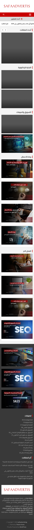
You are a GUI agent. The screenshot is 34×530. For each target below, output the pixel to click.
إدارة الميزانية (29, 422)
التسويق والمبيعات (23, 112)
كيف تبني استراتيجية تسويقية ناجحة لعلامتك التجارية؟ (17, 461)
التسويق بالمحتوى (27, 430)
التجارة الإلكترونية (24, 67)
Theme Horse (20, 524)
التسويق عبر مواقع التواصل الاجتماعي (22, 432)
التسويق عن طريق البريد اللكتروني (23, 435)
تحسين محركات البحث (26, 445)
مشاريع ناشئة (29, 450)
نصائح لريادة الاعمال (27, 453)
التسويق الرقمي (28, 427)
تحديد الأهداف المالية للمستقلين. (23, 443)
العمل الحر (27, 251)
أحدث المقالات (25, 30)
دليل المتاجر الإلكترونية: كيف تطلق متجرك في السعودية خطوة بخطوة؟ (20, 477)
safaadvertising (22, 522)
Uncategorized (28, 420)
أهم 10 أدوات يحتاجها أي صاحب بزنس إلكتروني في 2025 (18, 472)
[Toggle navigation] (30, 14)
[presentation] (2, 30)
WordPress (23, 527)
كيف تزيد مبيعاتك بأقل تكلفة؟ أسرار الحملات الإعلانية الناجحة (17, 466)
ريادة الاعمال (26, 157)
